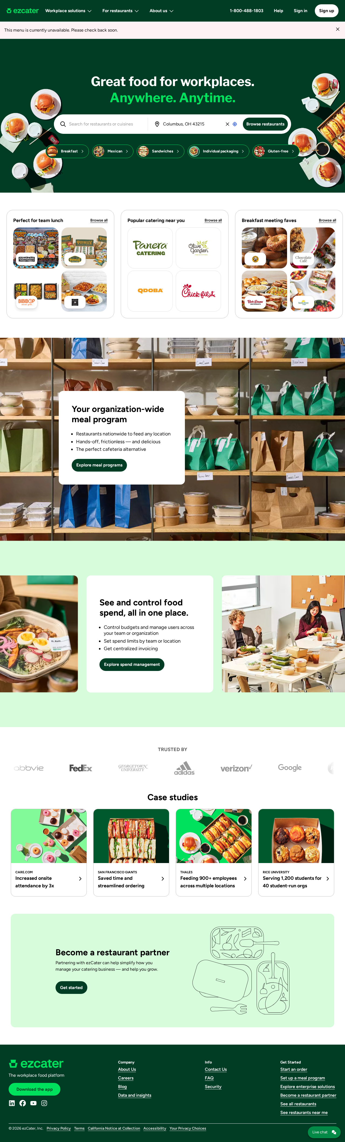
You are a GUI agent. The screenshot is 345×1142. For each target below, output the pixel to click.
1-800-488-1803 (246, 10)
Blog (122, 1086)
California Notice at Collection (114, 1128)
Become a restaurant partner (308, 1095)
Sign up (326, 10)
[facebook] (22, 1103)
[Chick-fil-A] (198, 291)
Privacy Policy (59, 1128)
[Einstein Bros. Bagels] (264, 247)
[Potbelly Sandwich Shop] (84, 247)
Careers (125, 1077)
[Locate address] (235, 124)
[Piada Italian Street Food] (84, 291)
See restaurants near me (304, 1112)
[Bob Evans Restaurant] (264, 291)
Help (278, 10)
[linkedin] (12, 1103)
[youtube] (33, 1103)
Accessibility (154, 1128)
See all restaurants (298, 1103)
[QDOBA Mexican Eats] (150, 291)
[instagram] (44, 1103)
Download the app (34, 1089)
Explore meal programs (99, 465)
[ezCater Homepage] (22, 10)
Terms (79, 1128)
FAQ (209, 1077)
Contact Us (216, 1069)
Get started (71, 987)
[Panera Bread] (150, 248)
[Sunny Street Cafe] (312, 291)
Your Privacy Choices (188, 1128)
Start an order (293, 1069)
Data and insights (134, 1095)
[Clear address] (227, 124)
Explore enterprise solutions (307, 1086)
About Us (127, 1069)
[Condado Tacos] (35, 247)
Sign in (300, 10)
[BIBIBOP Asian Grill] (35, 291)
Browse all (99, 220)
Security (213, 1086)
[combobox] (104, 124)
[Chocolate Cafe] (312, 247)
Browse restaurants (265, 124)
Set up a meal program (302, 1077)
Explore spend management (132, 664)
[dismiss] (337, 29)
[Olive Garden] (198, 248)
